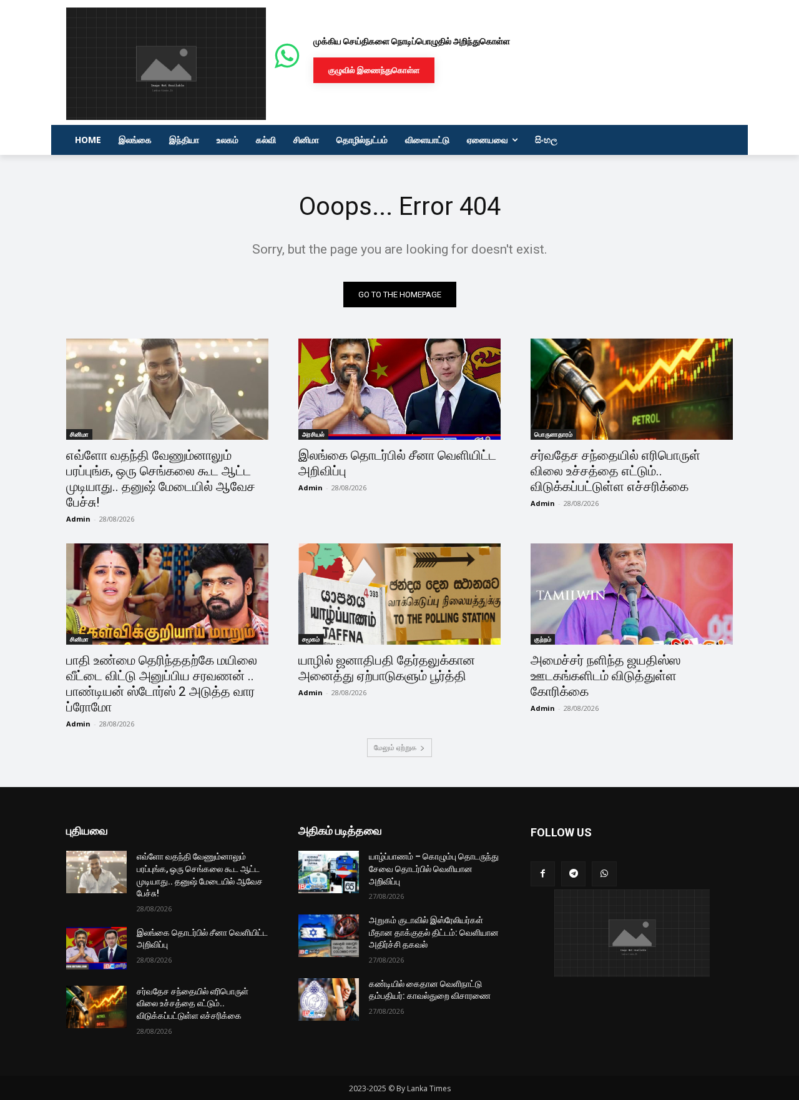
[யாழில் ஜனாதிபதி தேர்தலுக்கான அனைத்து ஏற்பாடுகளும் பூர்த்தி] (399, 594)
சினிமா (79, 434)
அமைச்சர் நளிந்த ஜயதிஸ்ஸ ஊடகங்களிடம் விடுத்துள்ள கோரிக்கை (605, 676)
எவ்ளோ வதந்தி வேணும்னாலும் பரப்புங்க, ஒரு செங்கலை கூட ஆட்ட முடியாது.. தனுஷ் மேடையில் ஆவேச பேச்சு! (160, 479)
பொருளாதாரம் (553, 434)
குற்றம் (542, 639)
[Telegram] (573, 873)
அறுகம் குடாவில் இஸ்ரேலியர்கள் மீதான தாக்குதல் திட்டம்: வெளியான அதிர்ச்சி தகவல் (434, 932)
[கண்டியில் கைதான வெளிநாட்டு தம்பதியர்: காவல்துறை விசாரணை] (328, 999)
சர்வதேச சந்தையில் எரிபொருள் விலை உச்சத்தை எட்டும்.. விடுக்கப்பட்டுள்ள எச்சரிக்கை (615, 471)
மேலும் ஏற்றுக (395, 747)
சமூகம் (311, 639)
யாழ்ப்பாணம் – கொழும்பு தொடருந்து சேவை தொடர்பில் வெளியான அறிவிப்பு (434, 868)
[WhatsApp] (604, 873)
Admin (78, 518)
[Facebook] (543, 873)
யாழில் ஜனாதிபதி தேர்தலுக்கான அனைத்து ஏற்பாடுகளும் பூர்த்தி (386, 668)
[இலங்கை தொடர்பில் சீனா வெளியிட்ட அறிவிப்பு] (399, 389)
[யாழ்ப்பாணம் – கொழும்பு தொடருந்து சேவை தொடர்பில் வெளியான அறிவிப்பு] (328, 872)
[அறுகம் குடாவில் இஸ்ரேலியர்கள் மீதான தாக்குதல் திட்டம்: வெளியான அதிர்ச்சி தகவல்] (328, 935)
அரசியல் (313, 434)
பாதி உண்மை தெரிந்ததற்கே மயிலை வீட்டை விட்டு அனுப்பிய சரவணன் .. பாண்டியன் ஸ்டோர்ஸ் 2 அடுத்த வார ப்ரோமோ (161, 684)
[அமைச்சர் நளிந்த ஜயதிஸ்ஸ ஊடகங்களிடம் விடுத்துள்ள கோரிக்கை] (632, 594)
